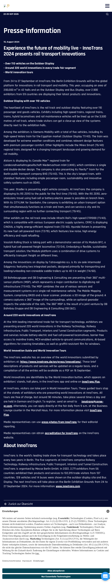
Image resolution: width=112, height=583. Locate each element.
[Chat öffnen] (105, 576)
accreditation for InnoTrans (61, 433)
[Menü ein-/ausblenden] (107, 5)
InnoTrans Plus (91, 382)
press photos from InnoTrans (59, 422)
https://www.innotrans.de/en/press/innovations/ (50, 362)
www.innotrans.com (68, 486)
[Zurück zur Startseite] (5, 6)
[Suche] (107, 14)
